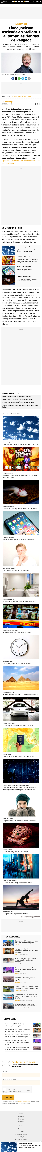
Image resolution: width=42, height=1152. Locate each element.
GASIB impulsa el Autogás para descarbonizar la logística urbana (26, 1005)
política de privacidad (24, 1101)
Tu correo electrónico (9, 1079)
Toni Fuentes (23, 964)
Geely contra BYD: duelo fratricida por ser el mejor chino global (26, 942)
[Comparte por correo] (29, 78)
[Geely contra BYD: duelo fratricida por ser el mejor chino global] (8, 943)
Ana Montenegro (7, 102)
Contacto (21, 1129)
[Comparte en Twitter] (16, 78)
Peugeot (14, 97)
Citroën (20, 97)
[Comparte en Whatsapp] (19, 78)
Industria (17, 964)
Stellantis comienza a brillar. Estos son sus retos (16, 396)
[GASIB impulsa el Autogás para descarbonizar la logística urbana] (8, 1006)
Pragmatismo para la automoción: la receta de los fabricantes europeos (26, 960)
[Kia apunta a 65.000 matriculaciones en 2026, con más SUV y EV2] (8, 951)
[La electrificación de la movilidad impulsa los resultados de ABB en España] (8, 997)
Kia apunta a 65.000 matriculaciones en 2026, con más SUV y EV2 (26, 950)
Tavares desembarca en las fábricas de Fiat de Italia (18, 402)
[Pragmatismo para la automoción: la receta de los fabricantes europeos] (8, 960)
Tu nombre (5, 1071)
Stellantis (27, 97)
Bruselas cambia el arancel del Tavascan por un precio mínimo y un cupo (26, 969)
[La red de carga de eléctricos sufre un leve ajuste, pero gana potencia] (8, 989)
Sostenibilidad (18, 1008)
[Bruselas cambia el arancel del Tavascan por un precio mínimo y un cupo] (8, 970)
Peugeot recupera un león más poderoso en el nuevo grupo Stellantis (20, 406)
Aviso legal (21, 1137)
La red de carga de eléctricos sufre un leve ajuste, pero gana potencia (26, 987)
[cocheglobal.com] (21, 2)
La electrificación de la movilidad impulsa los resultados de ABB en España (26, 996)
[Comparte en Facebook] (12, 78)
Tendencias (18, 990)
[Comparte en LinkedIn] (26, 78)
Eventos (21, 1125)
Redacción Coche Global (26, 1000)
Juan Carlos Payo (24, 954)
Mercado (17, 945)
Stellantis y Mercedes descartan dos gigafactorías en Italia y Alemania (25, 978)
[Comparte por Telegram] (22, 78)
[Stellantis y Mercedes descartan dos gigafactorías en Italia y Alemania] (8, 979)
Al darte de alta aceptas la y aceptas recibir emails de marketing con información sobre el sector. (20, 1102)
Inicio (21, 1114)
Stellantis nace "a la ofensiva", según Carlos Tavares (17, 399)
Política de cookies (21, 1139)
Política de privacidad (21, 1134)
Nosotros (21, 1131)
